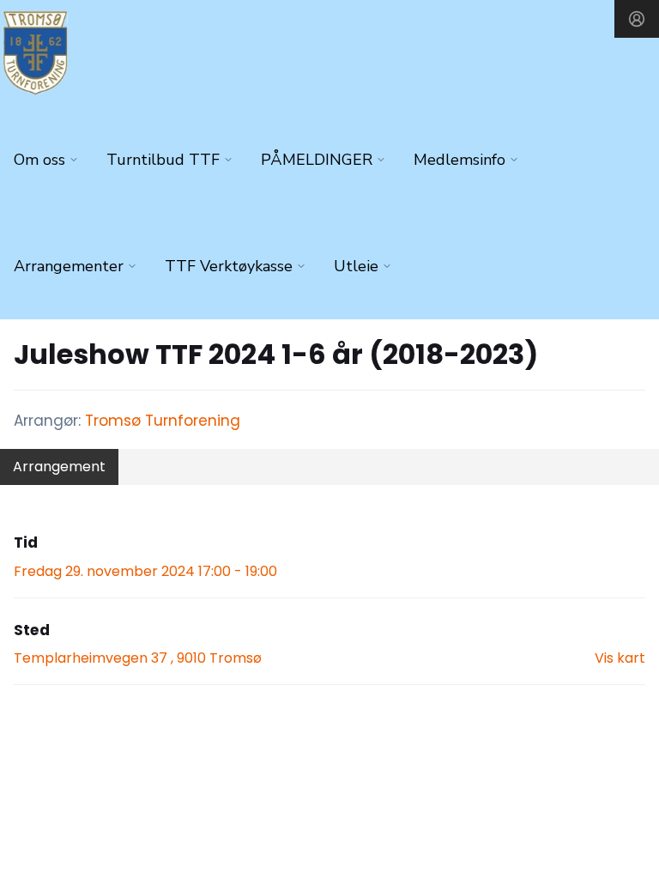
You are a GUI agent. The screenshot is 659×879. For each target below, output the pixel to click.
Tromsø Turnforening (162, 420)
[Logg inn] (636, 18)
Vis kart (620, 658)
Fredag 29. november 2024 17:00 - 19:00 (145, 571)
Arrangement (59, 466)
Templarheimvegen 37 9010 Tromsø (138, 658)
